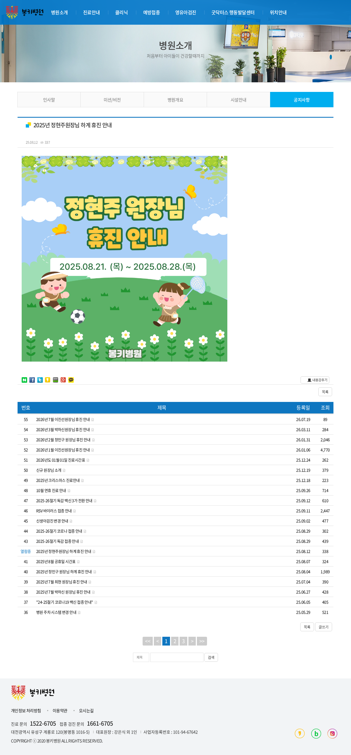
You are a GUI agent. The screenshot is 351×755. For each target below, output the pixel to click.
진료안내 (91, 12)
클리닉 (121, 12)
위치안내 (278, 12)
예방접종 (151, 12)
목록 (325, 391)
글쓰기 (324, 626)
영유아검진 (185, 12)
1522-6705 (43, 723)
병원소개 (59, 12)
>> (202, 641)
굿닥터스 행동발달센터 (232, 12)
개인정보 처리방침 (26, 711)
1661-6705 (100, 723)
